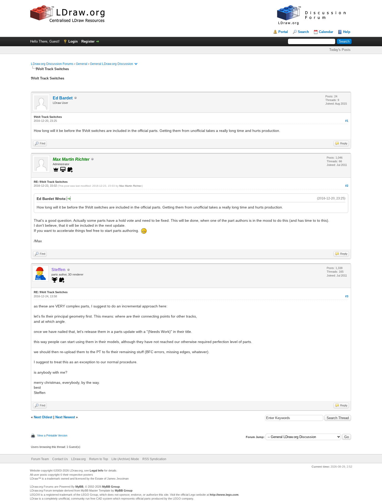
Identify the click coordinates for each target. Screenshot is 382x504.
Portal (283, 32)
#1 (346, 120)
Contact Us (60, 459)
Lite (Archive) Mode (125, 459)
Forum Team (40, 459)
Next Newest (65, 417)
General (81, 64)
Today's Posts (340, 50)
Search (303, 32)
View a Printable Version (52, 435)
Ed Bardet (63, 98)
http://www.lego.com (224, 494)
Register (88, 41)
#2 (346, 185)
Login (73, 41)
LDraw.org (78, 459)
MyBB (79, 486)
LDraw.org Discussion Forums (52, 64)
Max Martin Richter (130, 185)
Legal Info (96, 470)
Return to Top (98, 459)
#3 (346, 296)
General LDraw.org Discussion (111, 64)
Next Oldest (43, 417)
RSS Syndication (154, 459)
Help (346, 32)
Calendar (326, 32)
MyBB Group (111, 486)
